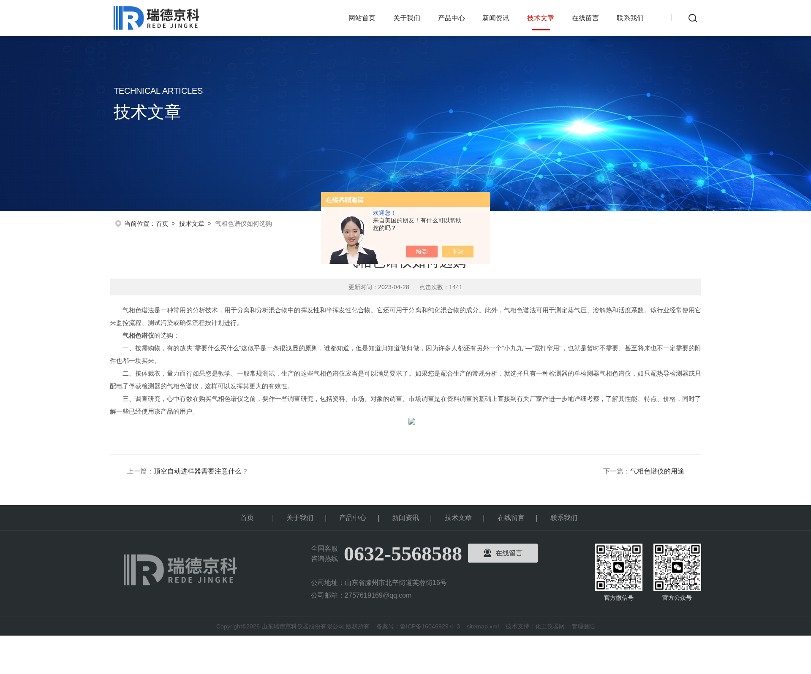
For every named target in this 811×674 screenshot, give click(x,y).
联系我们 (630, 18)
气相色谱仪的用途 (657, 471)
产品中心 (451, 18)
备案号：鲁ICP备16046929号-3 (418, 626)
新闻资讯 (495, 18)
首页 (162, 223)
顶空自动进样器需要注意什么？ (201, 471)
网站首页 (362, 18)
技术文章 (540, 18)
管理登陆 (583, 626)
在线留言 (585, 18)
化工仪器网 (550, 626)
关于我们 (406, 18)
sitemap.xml (483, 626)
